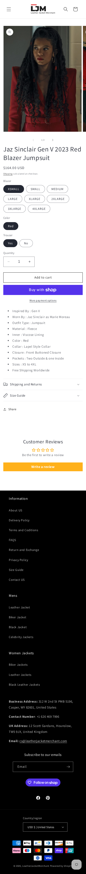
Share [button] (12, 409)
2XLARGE (58, 199)
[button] (9, 9)
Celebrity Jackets (21, 637)
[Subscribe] (68, 767)
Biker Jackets (18, 665)
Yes (10, 243)
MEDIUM (57, 189)
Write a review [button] (42, 466)
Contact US (17, 580)
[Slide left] (33, 140)
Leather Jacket (19, 607)
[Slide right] (53, 140)
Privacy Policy (18, 560)
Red (11, 226)
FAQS (12, 540)
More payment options (43, 300)
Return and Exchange (24, 550)
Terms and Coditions (23, 530)
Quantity (8, 253)
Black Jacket (18, 627)
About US (15, 510)
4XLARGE (39, 209)
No (26, 243)
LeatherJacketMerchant (35, 865)
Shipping (8, 173)
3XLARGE (14, 209)
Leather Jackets (20, 675)
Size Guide (16, 570)
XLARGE (34, 199)
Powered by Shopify (61, 865)
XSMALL (13, 189)
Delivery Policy (19, 520)
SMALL (35, 189)
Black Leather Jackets (24, 685)
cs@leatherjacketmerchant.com (43, 741)
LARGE (13, 199)
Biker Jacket (17, 617)
